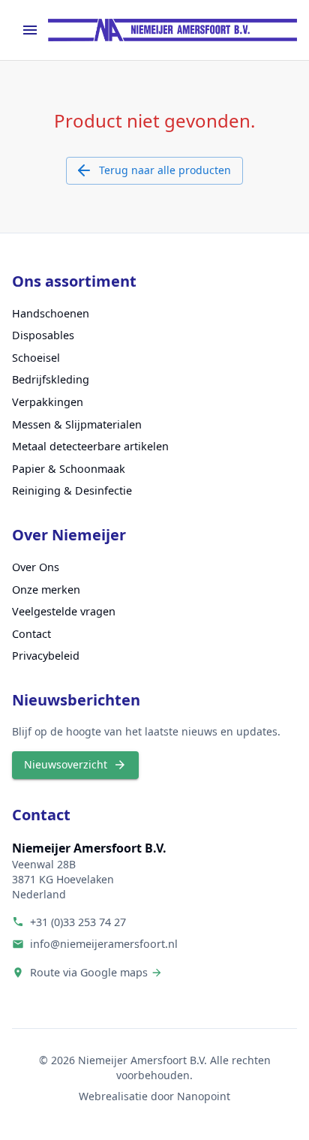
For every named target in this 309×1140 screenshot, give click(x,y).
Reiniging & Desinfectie (72, 490)
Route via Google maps (89, 972)
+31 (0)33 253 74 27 (78, 922)
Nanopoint (203, 1096)
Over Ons (35, 567)
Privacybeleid (46, 655)
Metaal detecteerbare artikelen (90, 446)
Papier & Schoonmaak (68, 469)
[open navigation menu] (30, 30)
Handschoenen (50, 313)
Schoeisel (36, 357)
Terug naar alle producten (165, 170)
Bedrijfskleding (50, 379)
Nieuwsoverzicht (65, 764)
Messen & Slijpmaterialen (77, 424)
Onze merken (46, 589)
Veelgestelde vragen (64, 611)
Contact (31, 634)
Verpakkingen (47, 402)
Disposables (43, 335)
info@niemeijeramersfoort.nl (104, 944)
